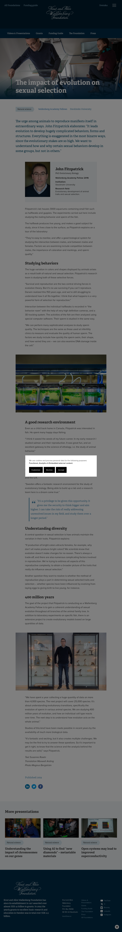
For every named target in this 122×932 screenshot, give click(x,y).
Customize (35, 470)
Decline (49, 470)
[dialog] (61, 466)
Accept (61, 470)
